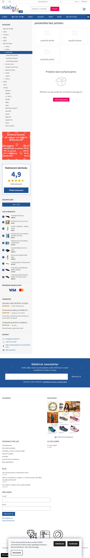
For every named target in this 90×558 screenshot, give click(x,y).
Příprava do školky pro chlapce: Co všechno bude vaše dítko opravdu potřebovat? (22, 479)
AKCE (5, 85)
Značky (5, 88)
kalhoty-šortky (10, 70)
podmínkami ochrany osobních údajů (55, 382)
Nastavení (17, 553)
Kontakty (5, 456)
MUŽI (4, 41)
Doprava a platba (7, 454)
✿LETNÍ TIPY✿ (8, 29)
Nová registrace (7, 518)
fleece (7, 79)
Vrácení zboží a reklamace (10, 459)
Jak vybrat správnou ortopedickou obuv (15, 473)
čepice (7, 76)
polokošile (8, 52)
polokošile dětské (12, 55)
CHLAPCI (6, 35)
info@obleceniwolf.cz (12, 339)
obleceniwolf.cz (10, 350)
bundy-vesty (9, 64)
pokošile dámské (11, 58)
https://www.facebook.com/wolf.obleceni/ (17, 346)
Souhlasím (73, 544)
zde (37, 547)
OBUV (5, 82)
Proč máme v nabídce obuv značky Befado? (16, 485)
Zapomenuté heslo (8, 521)
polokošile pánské (12, 61)
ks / (16, 204)
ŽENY (5, 38)
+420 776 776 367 (10, 342)
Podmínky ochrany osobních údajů (13, 451)
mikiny (7, 49)
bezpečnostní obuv (11, 67)
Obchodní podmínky (8, 448)
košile (7, 73)
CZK (76, 2)
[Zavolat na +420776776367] (5, 2)
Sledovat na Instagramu (65, 437)
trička (7, 47)
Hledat (55, 9)
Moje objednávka (7, 462)
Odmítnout (59, 544)
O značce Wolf (52, 445)
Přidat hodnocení (16, 190)
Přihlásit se (76, 377)
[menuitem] (4, 17)
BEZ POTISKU (7, 44)
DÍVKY (5, 32)
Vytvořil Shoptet (82, 548)
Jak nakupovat (43, 2)
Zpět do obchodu (61, 99)
